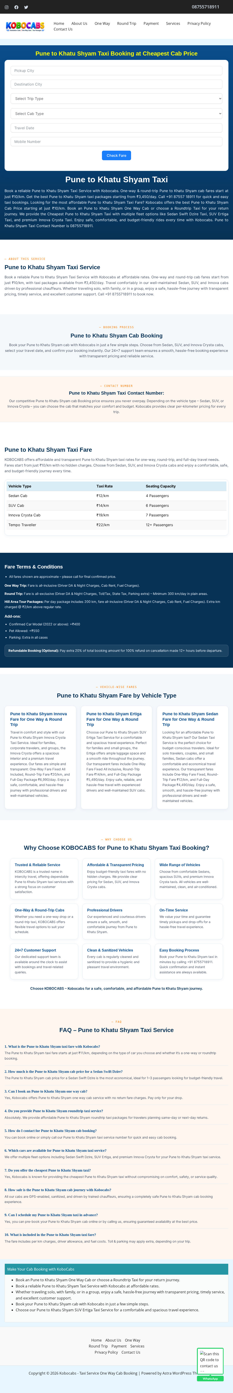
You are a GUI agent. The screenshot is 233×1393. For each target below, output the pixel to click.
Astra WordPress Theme (183, 1373)
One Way (102, 23)
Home (59, 23)
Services (173, 23)
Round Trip (126, 23)
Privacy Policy (199, 23)
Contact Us (63, 29)
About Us (79, 23)
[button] (205, 7)
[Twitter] (26, 7)
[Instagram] (7, 7)
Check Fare (116, 155)
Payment (151, 23)
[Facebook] (16, 7)
